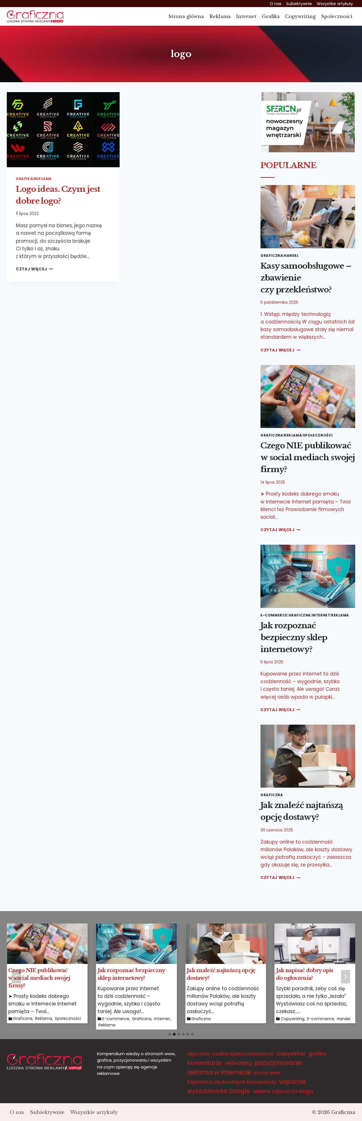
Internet (246, 16)
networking (238, 1063)
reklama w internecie (219, 1072)
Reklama (220, 16)
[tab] (169, 1034)
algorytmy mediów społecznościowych (230, 1054)
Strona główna (186, 16)
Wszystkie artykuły (335, 3)
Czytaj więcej (280, 350)
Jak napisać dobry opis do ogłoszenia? (304, 974)
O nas (275, 3)
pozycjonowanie (278, 1063)
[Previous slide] (16, 976)
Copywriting (300, 16)
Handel (291, 255)
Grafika (271, 16)
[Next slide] (345, 976)
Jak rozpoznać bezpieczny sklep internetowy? (293, 637)
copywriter (291, 1053)
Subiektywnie (299, 3)
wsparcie (292, 1081)
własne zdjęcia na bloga (283, 1091)
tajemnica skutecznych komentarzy (231, 1082)
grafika (317, 1053)
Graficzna (271, 255)
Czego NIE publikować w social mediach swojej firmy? (307, 457)
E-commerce (273, 615)
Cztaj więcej (34, 269)
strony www (267, 1073)
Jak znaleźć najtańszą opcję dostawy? (221, 974)
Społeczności (336, 16)
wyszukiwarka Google (218, 1091)
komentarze (204, 1063)
